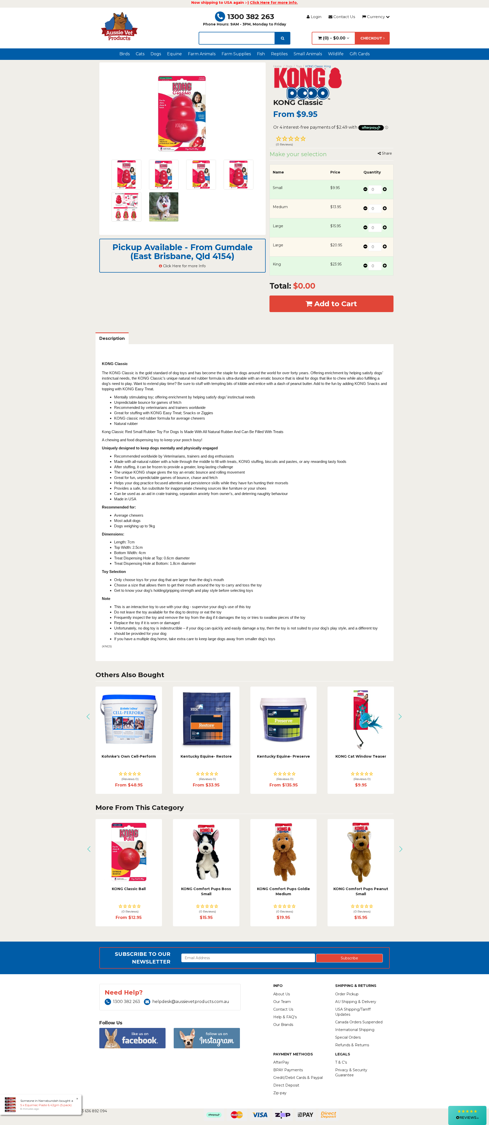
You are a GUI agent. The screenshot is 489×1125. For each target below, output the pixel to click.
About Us (281, 994)
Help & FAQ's (285, 1017)
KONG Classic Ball (94, 889)
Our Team (282, 1001)
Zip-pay (280, 1093)
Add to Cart (334, 303)
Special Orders (348, 1037)
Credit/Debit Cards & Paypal (298, 1077)
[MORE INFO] (361, 720)
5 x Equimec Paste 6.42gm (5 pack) (46, 1105)
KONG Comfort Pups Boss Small (172, 891)
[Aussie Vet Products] (119, 26)
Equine (174, 53)
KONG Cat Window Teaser (360, 756)
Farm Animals (201, 53)
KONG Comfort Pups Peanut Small (326, 891)
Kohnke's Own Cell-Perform (129, 756)
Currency (376, 16)
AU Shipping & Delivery (355, 1001)
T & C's (341, 1062)
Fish (261, 53)
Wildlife (336, 53)
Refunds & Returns (352, 1045)
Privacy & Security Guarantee (351, 1072)
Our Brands (283, 1024)
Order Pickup (347, 994)
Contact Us (343, 16)
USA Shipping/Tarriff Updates (353, 1012)
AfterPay (281, 1062)
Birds (124, 53)
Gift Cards (360, 53)
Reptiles (279, 53)
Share (386, 153)
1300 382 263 (250, 16)
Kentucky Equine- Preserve (283, 756)
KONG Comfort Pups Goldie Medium (249, 891)
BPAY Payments (288, 1070)
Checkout (371, 38)
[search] (282, 38)
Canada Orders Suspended (359, 1022)
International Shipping (354, 1029)
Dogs (156, 53)
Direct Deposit (286, 1085)
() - (333, 38)
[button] (331, 142)
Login (315, 16)
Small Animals (308, 53)
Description (112, 338)
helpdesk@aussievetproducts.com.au (190, 1001)
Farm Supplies (236, 53)
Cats (140, 53)
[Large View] (126, 175)
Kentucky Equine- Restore (206, 756)
